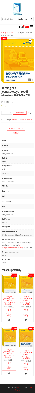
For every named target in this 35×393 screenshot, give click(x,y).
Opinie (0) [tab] (16, 133)
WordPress (20, 387)
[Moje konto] (19, 26)
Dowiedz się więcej (9, 315)
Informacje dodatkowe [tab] (16, 128)
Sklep (12, 33)
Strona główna (5, 33)
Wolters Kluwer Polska (27, 119)
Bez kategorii (15, 119)
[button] (30, 41)
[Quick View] (11, 310)
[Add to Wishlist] (28, 113)
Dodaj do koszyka (19, 113)
